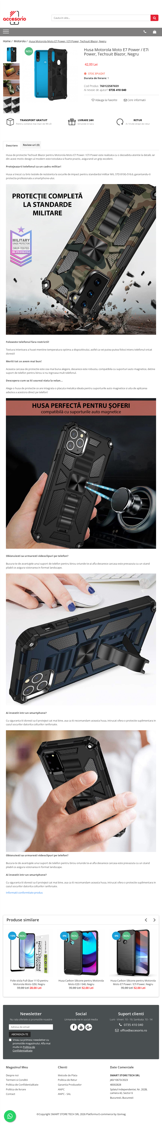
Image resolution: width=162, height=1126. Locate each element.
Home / (8, 41)
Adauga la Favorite (105, 100)
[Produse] (6, 33)
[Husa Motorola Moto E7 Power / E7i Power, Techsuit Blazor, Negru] (50, 74)
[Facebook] (73, 1027)
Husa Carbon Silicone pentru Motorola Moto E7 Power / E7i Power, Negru (133, 982)
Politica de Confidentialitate (24, 1048)
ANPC (61, 1089)
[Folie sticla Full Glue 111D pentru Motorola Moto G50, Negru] (29, 953)
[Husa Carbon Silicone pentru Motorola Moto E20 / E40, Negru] (81, 953)
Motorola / (21, 41)
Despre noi (12, 1075)
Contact (10, 1094)
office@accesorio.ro (133, 1030)
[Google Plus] (88, 1027)
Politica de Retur (67, 1080)
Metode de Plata (67, 1075)
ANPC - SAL (64, 1094)
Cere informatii (136, 100)
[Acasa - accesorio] (22, 18)
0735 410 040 (133, 1025)
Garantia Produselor (70, 1084)
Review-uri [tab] (31, 145)
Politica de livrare (16, 1089)
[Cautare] (154, 18)
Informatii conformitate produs (24, 892)
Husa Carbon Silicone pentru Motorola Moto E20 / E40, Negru (81, 982)
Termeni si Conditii (17, 1080)
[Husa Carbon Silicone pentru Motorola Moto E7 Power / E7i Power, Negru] (133, 953)
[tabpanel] (50, 74)
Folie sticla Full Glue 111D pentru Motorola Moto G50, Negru (29, 982)
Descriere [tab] (12, 145)
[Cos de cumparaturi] (154, 32)
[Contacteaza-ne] (145, 32)
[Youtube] (81, 1027)
